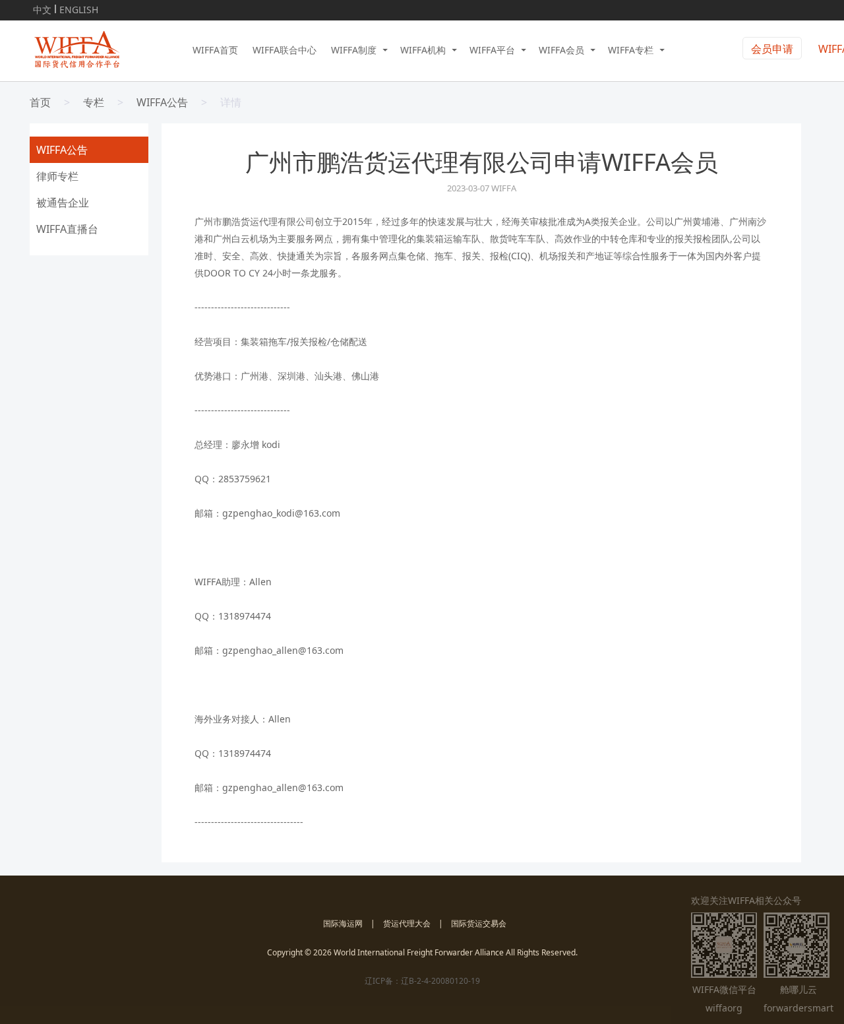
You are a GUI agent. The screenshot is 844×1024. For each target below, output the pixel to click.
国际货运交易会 (478, 923)
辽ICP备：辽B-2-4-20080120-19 (422, 980)
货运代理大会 (407, 923)
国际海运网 (343, 923)
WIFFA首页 (215, 50)
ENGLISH (78, 7)
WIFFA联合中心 (284, 50)
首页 (40, 102)
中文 (42, 7)
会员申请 (772, 49)
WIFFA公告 (162, 102)
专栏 (93, 102)
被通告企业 (62, 202)
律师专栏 (57, 176)
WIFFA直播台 (67, 229)
